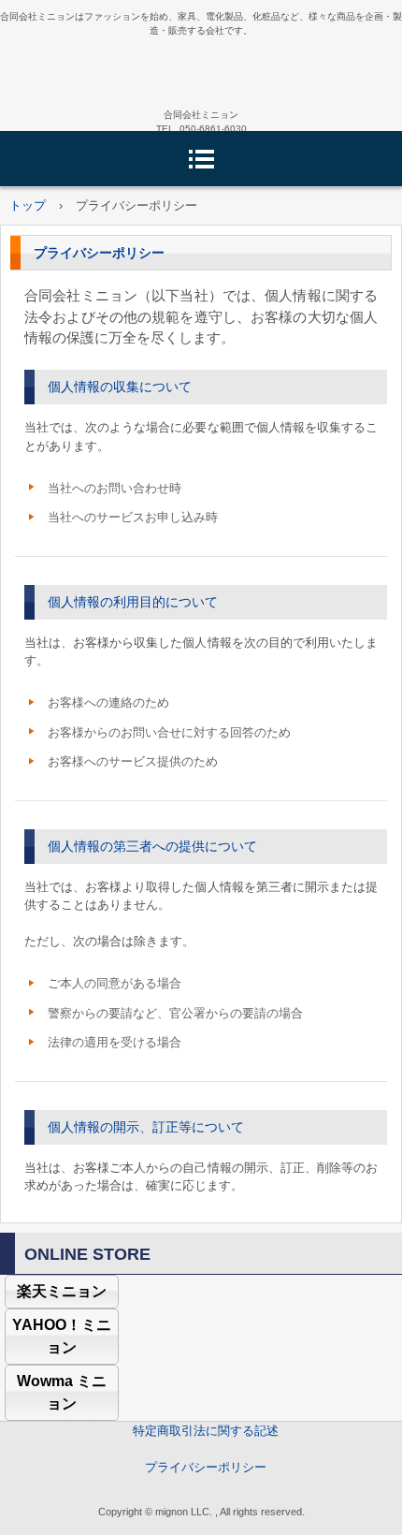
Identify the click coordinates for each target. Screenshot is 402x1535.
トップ (27, 205)
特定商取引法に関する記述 (206, 1431)
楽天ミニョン (62, 1291)
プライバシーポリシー (205, 1467)
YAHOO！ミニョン (61, 1336)
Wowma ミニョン (62, 1392)
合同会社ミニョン (201, 71)
